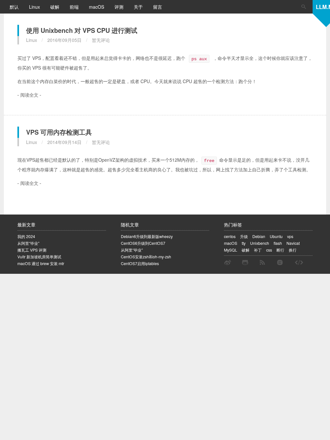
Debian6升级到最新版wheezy (147, 236)
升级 (244, 236)
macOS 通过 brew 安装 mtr (40, 263)
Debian (258, 236)
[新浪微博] (227, 262)
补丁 (258, 250)
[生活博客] (299, 262)
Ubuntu (276, 236)
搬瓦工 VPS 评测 (31, 250)
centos (230, 236)
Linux (35, 7)
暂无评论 (101, 40)
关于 (139, 7)
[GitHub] (245, 262)
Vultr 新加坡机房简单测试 (39, 256)
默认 (15, 7)
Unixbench (259, 243)
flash (278, 243)
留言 (157, 7)
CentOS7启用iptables (140, 263)
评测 (119, 7)
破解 (55, 7)
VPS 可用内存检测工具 (59, 132)
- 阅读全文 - (29, 94)
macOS (97, 7)
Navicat (293, 243)
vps (290, 236)
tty (244, 243)
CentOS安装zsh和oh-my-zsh (146, 256)
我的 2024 (26, 236)
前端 (75, 7)
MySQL (230, 250)
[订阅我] (262, 262)
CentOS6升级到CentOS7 (143, 243)
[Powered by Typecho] (280, 262)
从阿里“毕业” (28, 243)
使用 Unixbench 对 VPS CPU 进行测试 (81, 30)
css (269, 250)
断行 (280, 250)
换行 (292, 250)
